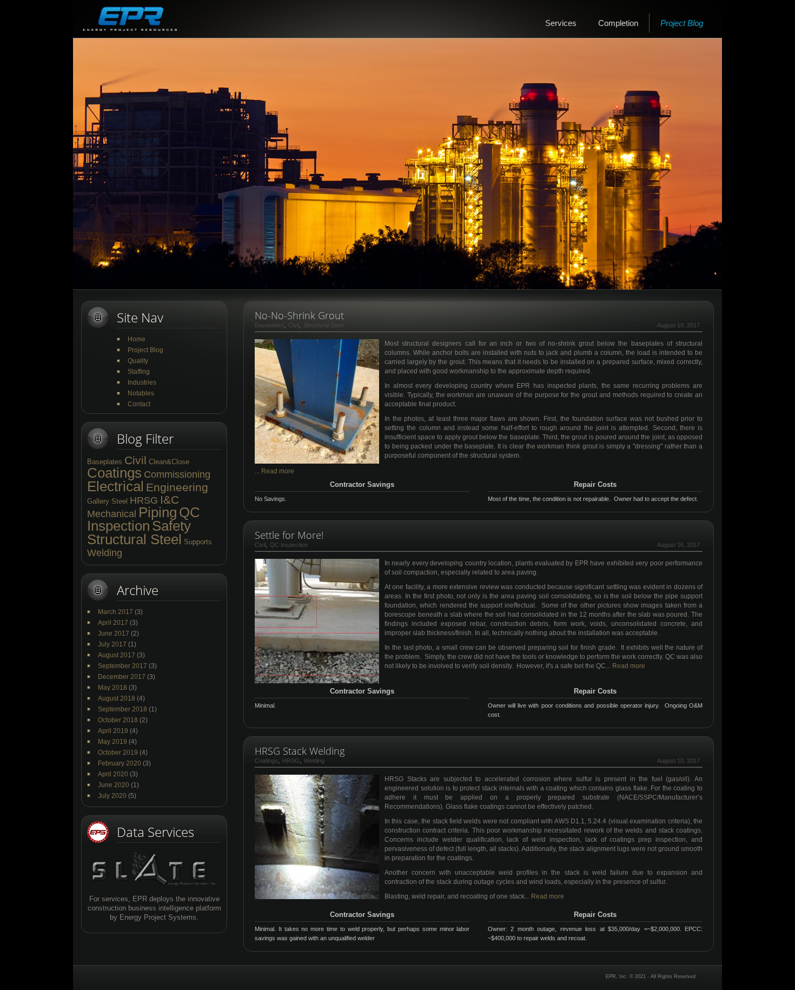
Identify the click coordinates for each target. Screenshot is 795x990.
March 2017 (115, 612)
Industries (142, 382)
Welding (104, 552)
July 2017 (112, 644)
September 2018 (122, 709)
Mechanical (111, 514)
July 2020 (112, 796)
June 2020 (113, 785)
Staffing (139, 371)
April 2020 (113, 774)
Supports (198, 542)
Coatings (114, 473)
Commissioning (177, 474)
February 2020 (119, 763)
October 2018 (118, 720)
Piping (157, 512)
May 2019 (112, 741)
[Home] (129, 18)
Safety (171, 526)
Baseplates (104, 462)
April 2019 (113, 731)
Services (561, 23)
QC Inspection (143, 519)
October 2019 (118, 752)
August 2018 (116, 698)
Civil (135, 460)
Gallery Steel (107, 501)
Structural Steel (134, 539)
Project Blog (681, 23)
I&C (169, 499)
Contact (139, 404)
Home (136, 339)
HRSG (144, 500)
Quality (138, 361)
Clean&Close (169, 462)
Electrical (115, 486)
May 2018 (112, 687)
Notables (141, 393)
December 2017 (121, 677)
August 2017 (116, 655)
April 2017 (113, 622)
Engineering (177, 487)
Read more (277, 471)
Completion (618, 23)
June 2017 (113, 633)
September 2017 (122, 666)
